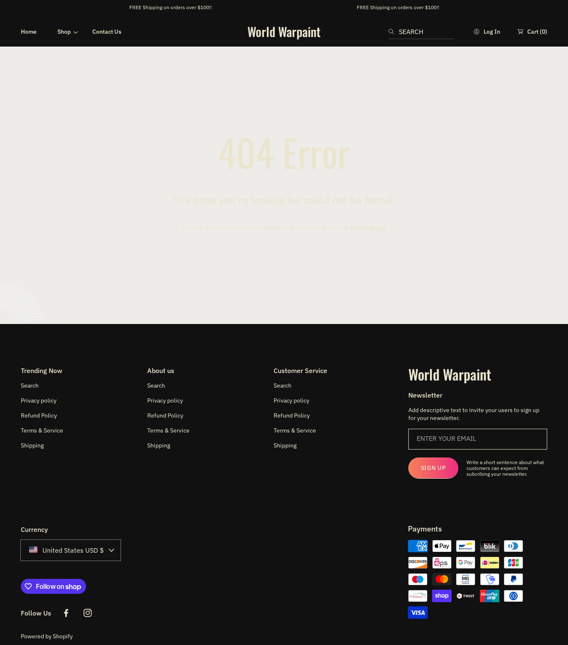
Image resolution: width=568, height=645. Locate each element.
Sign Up (433, 468)
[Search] (393, 31)
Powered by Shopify (47, 636)
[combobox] (421, 31)
